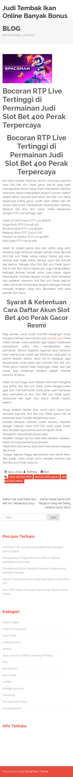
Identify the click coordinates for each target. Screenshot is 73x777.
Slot (46, 471)
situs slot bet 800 (21, 476)
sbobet (7, 648)
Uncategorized (12, 708)
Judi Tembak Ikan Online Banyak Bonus (35, 11)
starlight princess (13, 688)
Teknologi (9, 695)
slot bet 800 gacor (47, 476)
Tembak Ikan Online (15, 701)
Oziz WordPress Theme (33, 771)
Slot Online (9, 675)
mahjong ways (12, 642)
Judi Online (9, 635)
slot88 (7, 681)
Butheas (32, 471)
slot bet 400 (55, 338)
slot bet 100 (10, 668)
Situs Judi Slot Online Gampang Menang (28, 655)
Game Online (11, 622)
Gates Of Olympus (14, 629)
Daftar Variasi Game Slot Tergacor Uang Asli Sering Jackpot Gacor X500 (54, 503)
